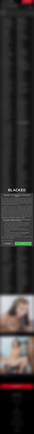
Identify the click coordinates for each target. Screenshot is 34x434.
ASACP (23, 217)
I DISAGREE (8, 243)
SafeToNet (18, 217)
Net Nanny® (12, 217)
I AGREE (22, 243)
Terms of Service (25, 232)
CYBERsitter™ (5, 217)
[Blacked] (17, 191)
